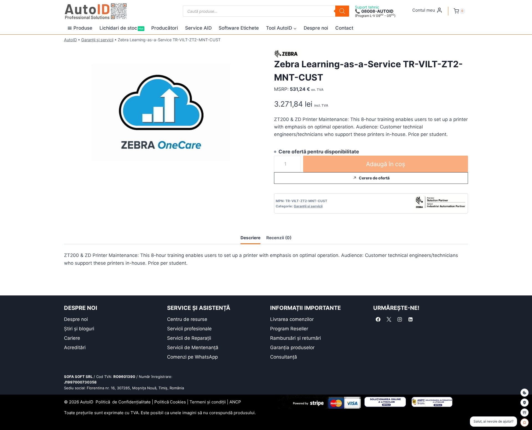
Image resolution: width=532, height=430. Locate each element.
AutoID (70, 39)
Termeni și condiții (208, 402)
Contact (344, 28)
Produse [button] (82, 28)
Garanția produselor (292, 347)
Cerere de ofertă (374, 178)
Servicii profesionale (189, 328)
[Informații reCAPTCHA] (524, 402)
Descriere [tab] (250, 237)
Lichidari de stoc (121, 28)
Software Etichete (239, 28)
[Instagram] (399, 319)
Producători (164, 28)
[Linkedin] (410, 319)
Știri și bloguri (79, 328)
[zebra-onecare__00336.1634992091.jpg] (161, 114)
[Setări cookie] (524, 392)
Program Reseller (289, 328)
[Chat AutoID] (524, 422)
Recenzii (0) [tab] (278, 237)
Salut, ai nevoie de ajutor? (493, 421)
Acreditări (75, 347)
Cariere (72, 338)
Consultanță (283, 357)
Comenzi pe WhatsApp (192, 357)
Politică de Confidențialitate (123, 402)
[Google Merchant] (524, 412)
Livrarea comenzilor (292, 319)
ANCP (235, 402)
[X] (388, 319)
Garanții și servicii (97, 39)
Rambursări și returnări (295, 338)
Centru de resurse (187, 319)
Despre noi (316, 28)
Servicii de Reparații (189, 338)
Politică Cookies (170, 402)
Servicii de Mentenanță (192, 347)
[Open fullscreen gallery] (252, 178)
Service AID (198, 28)
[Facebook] (378, 319)
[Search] (342, 11)
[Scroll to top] (8, 416)
